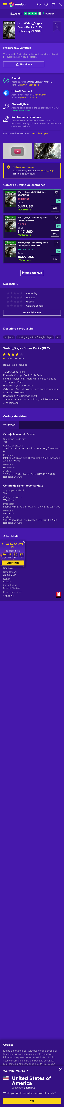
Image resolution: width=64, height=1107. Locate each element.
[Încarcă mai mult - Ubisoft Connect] (6, 93)
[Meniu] (4, 4)
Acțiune (9, 337)
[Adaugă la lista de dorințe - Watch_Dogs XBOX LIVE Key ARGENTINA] (56, 193)
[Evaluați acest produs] (14, 355)
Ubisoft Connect (40, 95)
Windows (8, 596)
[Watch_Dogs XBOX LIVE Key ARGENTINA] (32, 201)
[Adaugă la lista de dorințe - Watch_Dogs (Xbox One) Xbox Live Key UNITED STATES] (56, 243)
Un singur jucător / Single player (35, 337)
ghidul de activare (28, 98)
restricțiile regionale (29, 85)
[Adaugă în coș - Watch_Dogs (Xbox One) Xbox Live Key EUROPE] (55, 233)
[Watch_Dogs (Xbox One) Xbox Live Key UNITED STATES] (32, 251)
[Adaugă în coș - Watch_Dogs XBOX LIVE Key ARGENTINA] (55, 208)
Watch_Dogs (47, 171)
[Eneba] (17, 4)
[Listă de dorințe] (46, 4)
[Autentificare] (60, 4)
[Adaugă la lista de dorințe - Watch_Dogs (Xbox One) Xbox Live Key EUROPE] (56, 218)
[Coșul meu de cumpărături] (53, 4)
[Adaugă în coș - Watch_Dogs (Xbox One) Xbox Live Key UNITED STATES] (55, 259)
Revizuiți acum (32, 312)
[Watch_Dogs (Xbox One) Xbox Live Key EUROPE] (32, 226)
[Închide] (60, 1069)
